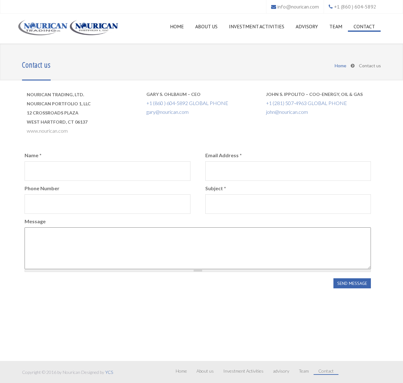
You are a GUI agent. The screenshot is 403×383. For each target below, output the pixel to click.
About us (206, 26)
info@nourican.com (298, 6)
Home (177, 26)
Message (35, 221)
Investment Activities (256, 26)
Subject (215, 188)
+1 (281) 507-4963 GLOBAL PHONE (306, 103)
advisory (307, 26)
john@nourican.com (287, 112)
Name (33, 155)
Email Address (223, 155)
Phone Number (42, 188)
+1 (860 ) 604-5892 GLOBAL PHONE (187, 103)
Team (335, 26)
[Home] (43, 28)
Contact (364, 26)
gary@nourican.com (167, 112)
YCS (109, 372)
